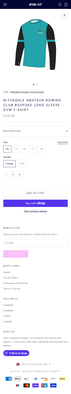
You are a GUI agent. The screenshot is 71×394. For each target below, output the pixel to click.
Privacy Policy (10, 277)
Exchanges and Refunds (15, 283)
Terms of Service (11, 288)
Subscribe (15, 253)
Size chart (63, 142)
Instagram (8, 310)
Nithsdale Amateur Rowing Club (27, 92)
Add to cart (35, 193)
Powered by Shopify (47, 371)
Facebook (8, 305)
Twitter (7, 316)
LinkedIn (7, 321)
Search (6, 272)
